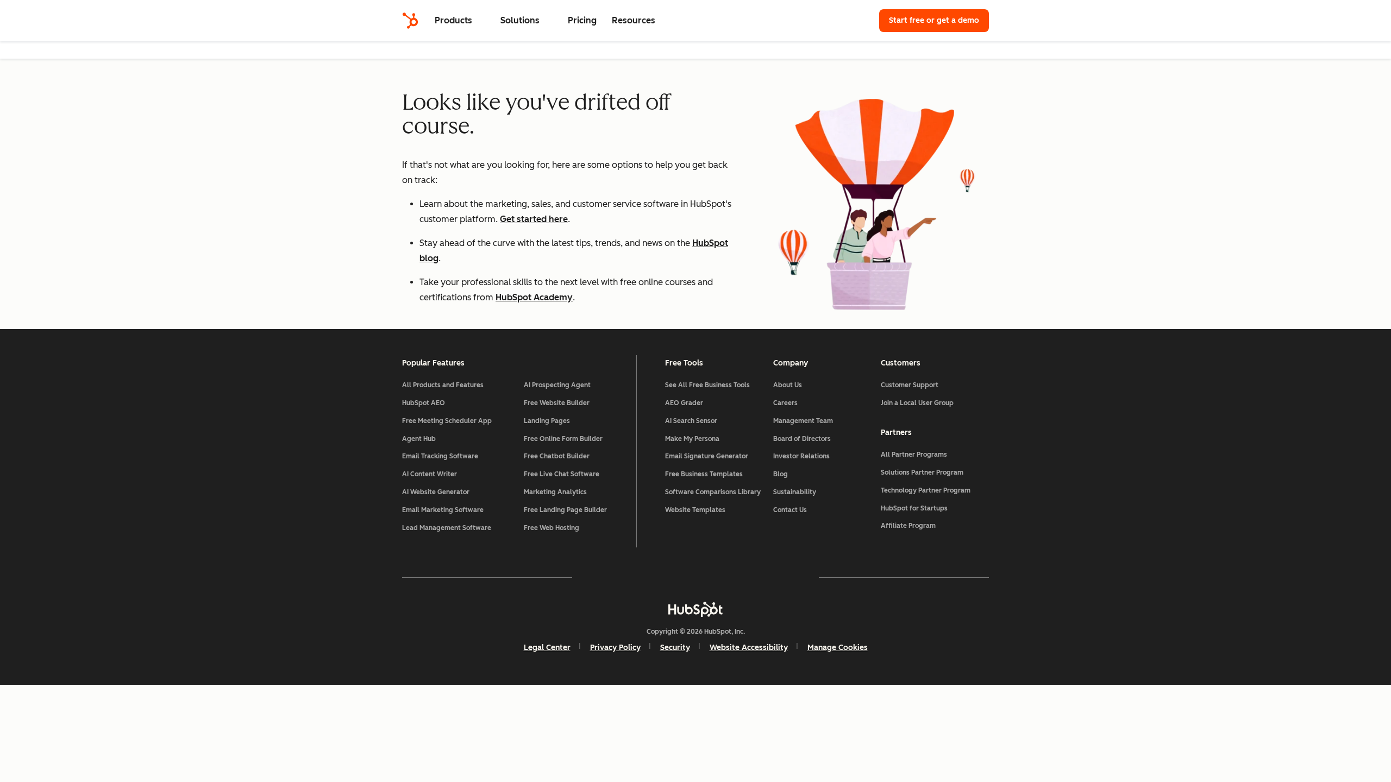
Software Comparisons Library (713, 492)
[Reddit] (758, 577)
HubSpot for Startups (914, 508)
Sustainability (794, 492)
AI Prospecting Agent (557, 385)
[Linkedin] (727, 577)
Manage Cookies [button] (837, 647)
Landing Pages (547, 421)
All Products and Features (443, 385)
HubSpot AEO (423, 403)
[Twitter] (695, 577)
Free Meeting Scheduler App (447, 421)
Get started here (534, 219)
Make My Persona (692, 439)
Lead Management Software (446, 528)
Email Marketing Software (443, 510)
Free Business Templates (704, 474)
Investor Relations (801, 456)
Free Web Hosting (551, 528)
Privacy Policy (615, 647)
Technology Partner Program (925, 490)
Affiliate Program (908, 525)
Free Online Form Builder (563, 439)
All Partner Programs (914, 454)
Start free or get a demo (934, 20)
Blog (780, 474)
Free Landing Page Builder (565, 510)
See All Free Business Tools (707, 385)
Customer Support (909, 385)
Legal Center (547, 647)
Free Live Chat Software (561, 474)
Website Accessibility (749, 647)
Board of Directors (802, 439)
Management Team (803, 421)
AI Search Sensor (691, 421)
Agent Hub (419, 439)
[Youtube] (664, 577)
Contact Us (790, 510)
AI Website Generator (435, 492)
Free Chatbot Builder (557, 456)
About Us (787, 385)
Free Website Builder (557, 403)
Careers (785, 403)
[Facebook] (601, 577)
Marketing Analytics (555, 492)
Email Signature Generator (706, 456)
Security (675, 647)
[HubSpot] (410, 20)
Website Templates (695, 510)
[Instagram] (632, 577)
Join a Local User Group (917, 403)
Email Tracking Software (440, 456)
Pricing (582, 20)
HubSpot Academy (534, 297)
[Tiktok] (790, 577)
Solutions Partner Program (922, 472)
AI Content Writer (429, 474)
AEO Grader (684, 403)
